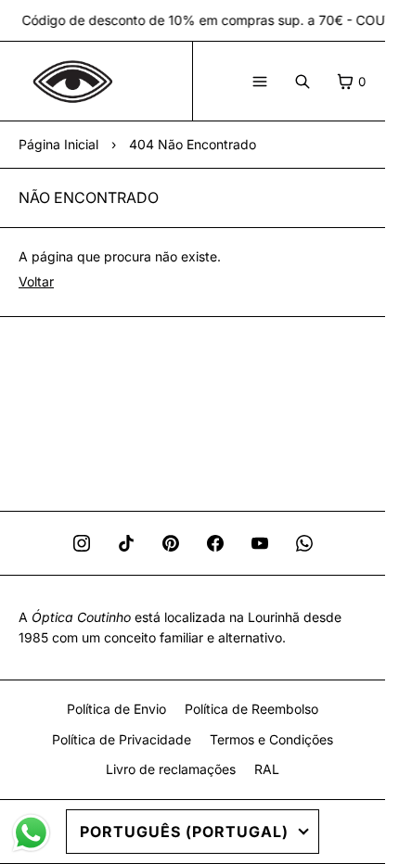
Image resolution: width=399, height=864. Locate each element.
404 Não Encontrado (192, 144)
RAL (266, 769)
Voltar (36, 281)
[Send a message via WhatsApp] (31, 833)
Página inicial (58, 144)
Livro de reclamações (171, 769)
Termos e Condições (271, 739)
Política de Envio (116, 709)
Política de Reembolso (251, 709)
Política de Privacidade (121, 739)
